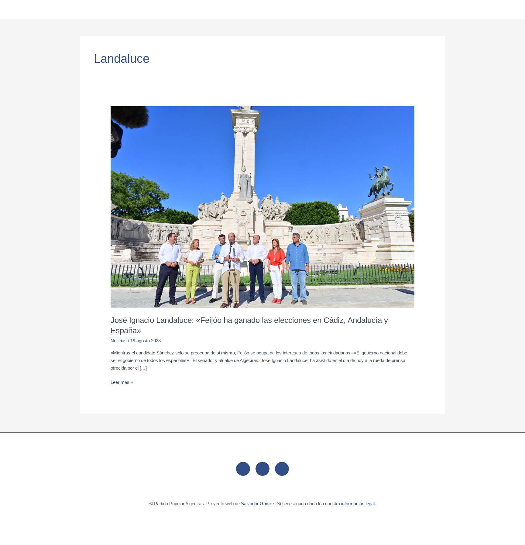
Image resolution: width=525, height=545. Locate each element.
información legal (358, 503)
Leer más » (122, 382)
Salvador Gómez (258, 503)
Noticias (119, 340)
